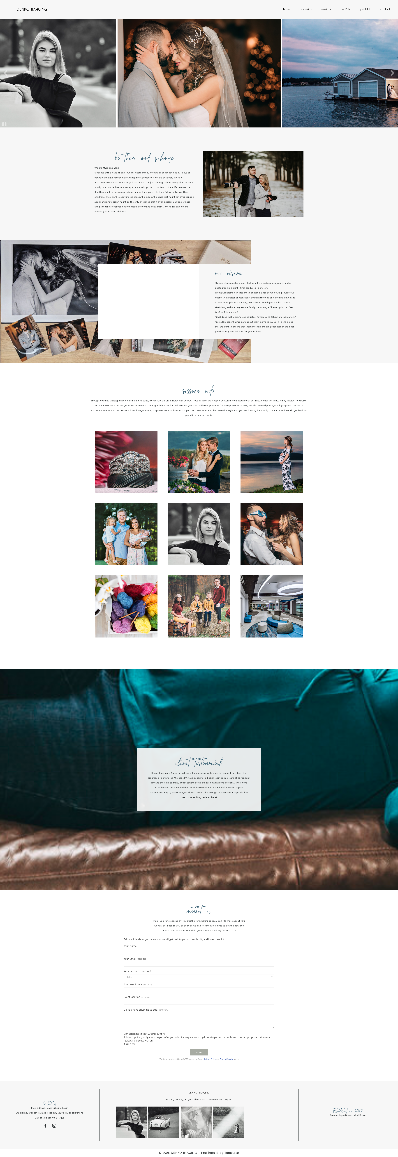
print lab (365, 9)
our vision (306, 9)
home (287, 9)
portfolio (345, 9)
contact (385, 9)
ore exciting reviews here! (202, 797)
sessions (326, 9)
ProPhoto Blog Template (220, 1152)
